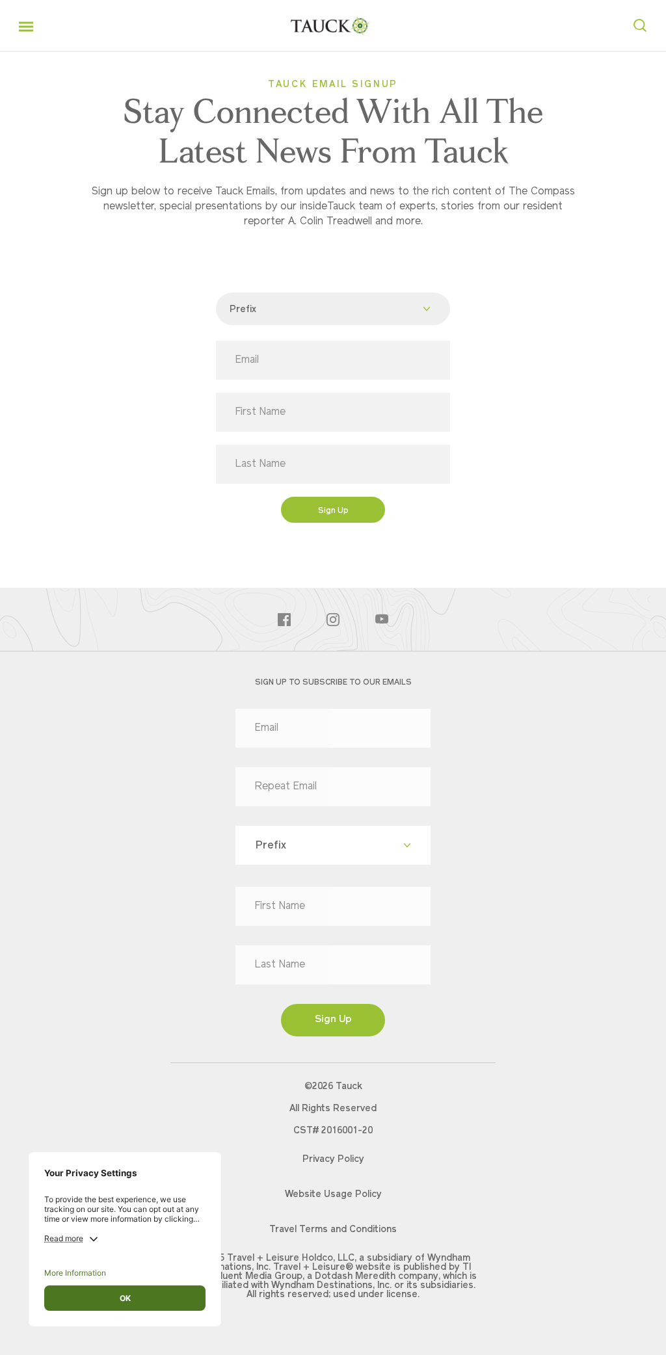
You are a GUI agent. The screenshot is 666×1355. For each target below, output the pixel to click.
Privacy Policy (333, 1159)
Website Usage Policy (333, 1195)
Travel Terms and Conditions (333, 1230)
